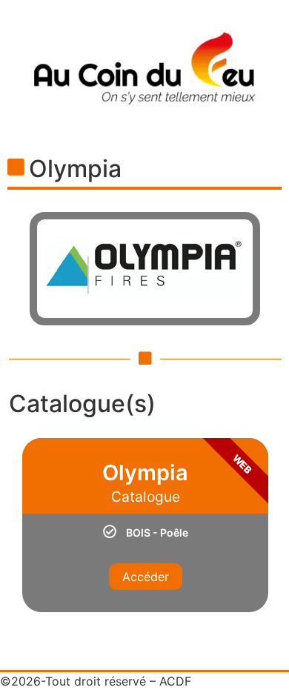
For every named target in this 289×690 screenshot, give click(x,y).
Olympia (75, 168)
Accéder (145, 576)
